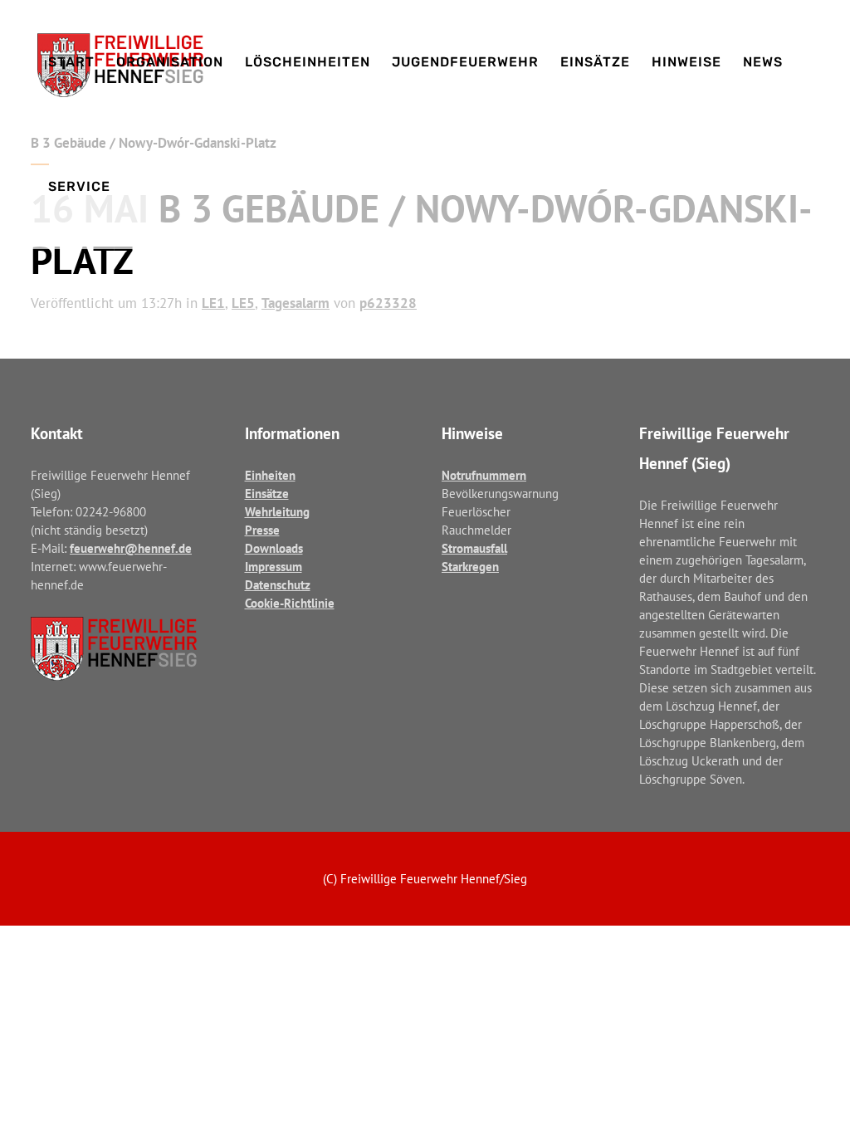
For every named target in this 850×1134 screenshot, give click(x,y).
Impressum (273, 566)
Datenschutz (277, 585)
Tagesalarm (295, 303)
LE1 (213, 303)
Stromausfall (474, 548)
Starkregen (470, 566)
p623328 (388, 303)
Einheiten (270, 475)
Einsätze (267, 493)
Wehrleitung (277, 512)
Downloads (274, 548)
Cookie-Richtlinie (290, 603)
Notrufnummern (484, 475)
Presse (262, 530)
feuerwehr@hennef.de (131, 548)
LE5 (243, 303)
